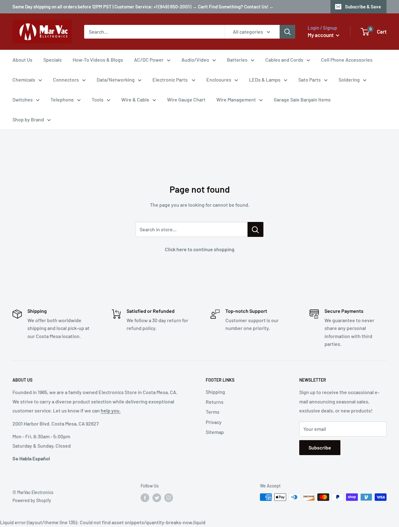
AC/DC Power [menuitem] (149, 60)
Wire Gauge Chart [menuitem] (186, 99)
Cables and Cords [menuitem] (284, 60)
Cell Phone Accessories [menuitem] (347, 60)
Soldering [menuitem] (349, 79)
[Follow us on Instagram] (168, 497)
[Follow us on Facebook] (145, 497)
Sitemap (215, 432)
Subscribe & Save (363, 6)
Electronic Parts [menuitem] (170, 79)
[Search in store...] (255, 229)
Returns (215, 402)
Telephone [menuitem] (62, 99)
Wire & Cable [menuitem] (135, 99)
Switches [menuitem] (22, 99)
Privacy (214, 422)
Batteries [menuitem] (237, 60)
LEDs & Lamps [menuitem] (265, 79)
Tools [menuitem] (97, 99)
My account (321, 35)
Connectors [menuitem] (66, 79)
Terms (212, 412)
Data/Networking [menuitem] (116, 79)
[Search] (287, 32)
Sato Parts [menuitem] (309, 79)
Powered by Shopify (31, 500)
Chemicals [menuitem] (23, 79)
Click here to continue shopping (199, 249)
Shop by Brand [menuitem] (28, 119)
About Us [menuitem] (22, 60)
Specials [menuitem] (52, 60)
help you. (111, 410)
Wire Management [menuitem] (236, 99)
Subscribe (320, 447)
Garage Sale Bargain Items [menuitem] (302, 99)
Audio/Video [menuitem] (195, 60)
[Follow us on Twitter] (156, 497)
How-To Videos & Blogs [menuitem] (98, 60)
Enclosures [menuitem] (218, 79)
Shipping (215, 392)
